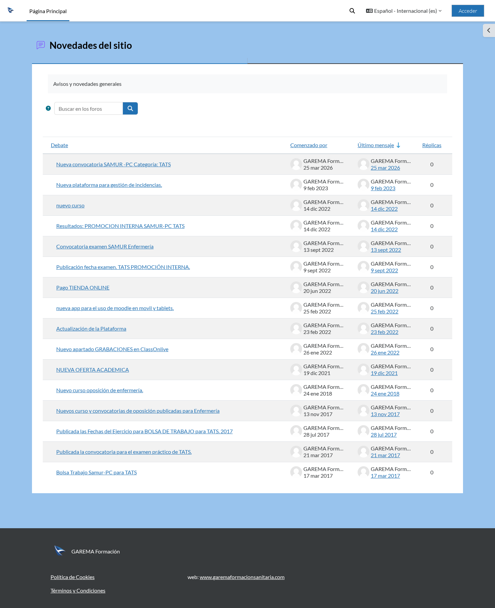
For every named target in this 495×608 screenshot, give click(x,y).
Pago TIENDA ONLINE (82, 287)
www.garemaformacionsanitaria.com (242, 577)
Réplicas (431, 145)
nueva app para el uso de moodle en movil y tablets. (115, 308)
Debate (59, 145)
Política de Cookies (73, 577)
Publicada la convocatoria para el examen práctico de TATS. (124, 451)
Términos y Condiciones (78, 590)
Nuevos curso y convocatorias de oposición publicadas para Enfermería (138, 410)
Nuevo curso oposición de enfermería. (99, 390)
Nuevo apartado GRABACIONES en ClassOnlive (112, 349)
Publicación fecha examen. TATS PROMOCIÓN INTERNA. (123, 267)
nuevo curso (70, 205)
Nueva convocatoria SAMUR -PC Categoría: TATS (113, 164)
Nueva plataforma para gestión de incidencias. (109, 184)
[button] (352, 11)
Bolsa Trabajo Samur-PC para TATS (96, 472)
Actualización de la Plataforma (91, 328)
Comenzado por (308, 145)
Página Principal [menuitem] (48, 11)
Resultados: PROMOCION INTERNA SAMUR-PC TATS (120, 226)
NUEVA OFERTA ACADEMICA (92, 369)
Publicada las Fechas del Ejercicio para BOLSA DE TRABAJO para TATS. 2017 (144, 431)
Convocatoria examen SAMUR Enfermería (105, 246)
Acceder (468, 10)
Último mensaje (376, 145)
